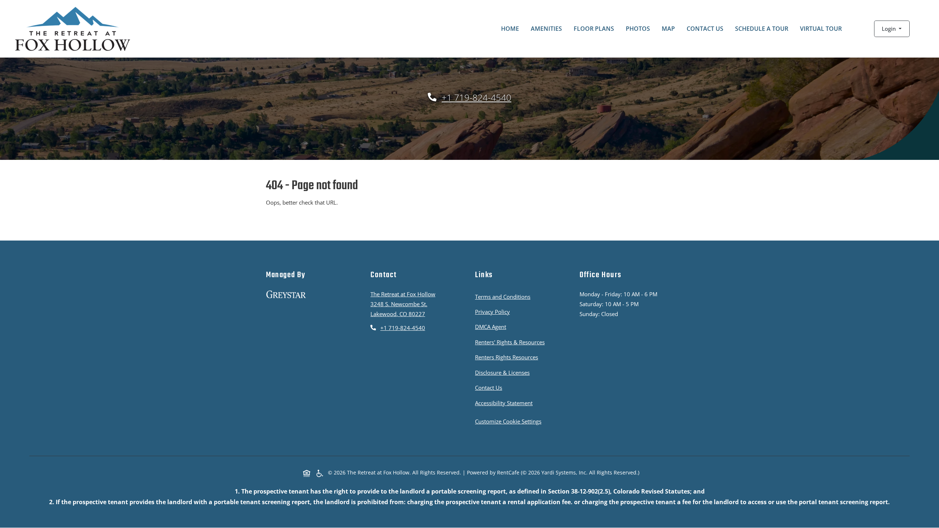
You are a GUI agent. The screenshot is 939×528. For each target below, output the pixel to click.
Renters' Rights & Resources (511, 342)
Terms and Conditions (504, 296)
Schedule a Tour (761, 29)
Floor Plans (594, 29)
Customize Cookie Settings (508, 421)
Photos (638, 29)
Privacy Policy (494, 311)
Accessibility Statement (505, 403)
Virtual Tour (821, 29)
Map (668, 29)
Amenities (546, 29)
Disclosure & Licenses (504, 372)
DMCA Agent (492, 326)
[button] (892, 29)
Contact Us (705, 29)
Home (510, 29)
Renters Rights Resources (508, 357)
